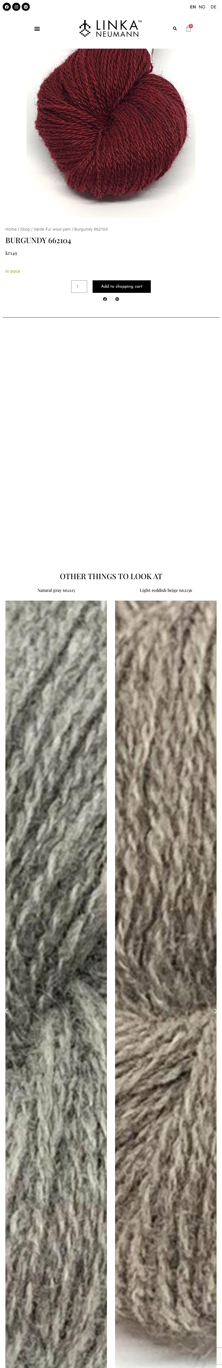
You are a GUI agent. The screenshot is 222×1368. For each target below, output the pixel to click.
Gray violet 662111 (166, 590)
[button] (36, 28)
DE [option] (214, 7)
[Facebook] (7, 7)
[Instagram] (16, 7)
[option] (202, 7)
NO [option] (202, 7)
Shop (25, 229)
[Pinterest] (26, 7)
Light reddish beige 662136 (56, 590)
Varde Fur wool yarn (52, 229)
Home (11, 229)
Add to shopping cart (121, 286)
